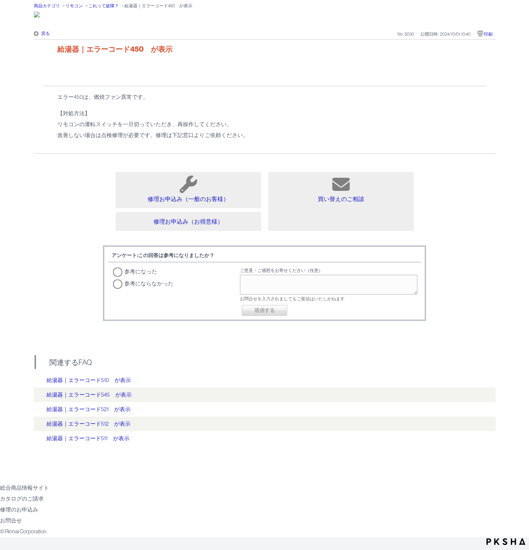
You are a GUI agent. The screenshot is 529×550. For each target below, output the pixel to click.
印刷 (488, 34)
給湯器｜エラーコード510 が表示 (89, 380)
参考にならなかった (148, 283)
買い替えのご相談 (341, 199)
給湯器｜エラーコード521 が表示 (89, 409)
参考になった (140, 271)
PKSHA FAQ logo (505, 541)
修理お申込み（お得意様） (188, 221)
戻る (45, 33)
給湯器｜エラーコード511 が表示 (88, 438)
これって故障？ (103, 5)
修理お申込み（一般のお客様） (188, 199)
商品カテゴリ (47, 5)
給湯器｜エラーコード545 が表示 (89, 395)
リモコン (74, 5)
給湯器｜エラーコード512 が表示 (89, 424)
